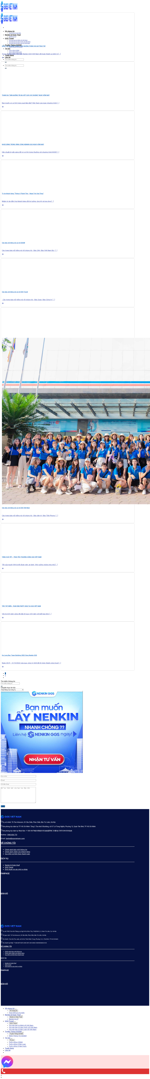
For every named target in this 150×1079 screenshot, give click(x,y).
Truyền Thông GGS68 (13, 45)
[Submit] (6, 68)
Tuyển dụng (9, 55)
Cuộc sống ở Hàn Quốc (18, 1046)
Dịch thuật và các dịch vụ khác (16, 869)
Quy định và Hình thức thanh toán (17, 854)
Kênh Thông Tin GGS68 (18, 1036)
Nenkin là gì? (12, 36)
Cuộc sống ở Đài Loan (15, 52)
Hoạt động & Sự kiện (15, 33)
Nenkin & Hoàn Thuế (13, 35)
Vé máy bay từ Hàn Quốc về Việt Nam (20, 41)
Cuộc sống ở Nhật (14, 50)
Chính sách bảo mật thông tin (16, 850)
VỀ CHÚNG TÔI (8, 843)
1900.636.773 (12, 835)
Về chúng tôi (9, 31)
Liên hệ (7, 57)
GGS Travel (9, 38)
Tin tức (7, 49)
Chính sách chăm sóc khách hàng (17, 852)
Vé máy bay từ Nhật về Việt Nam (18, 40)
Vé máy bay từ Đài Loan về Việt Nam (19, 43)
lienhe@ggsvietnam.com (15, 838)
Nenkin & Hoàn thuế (12, 865)
